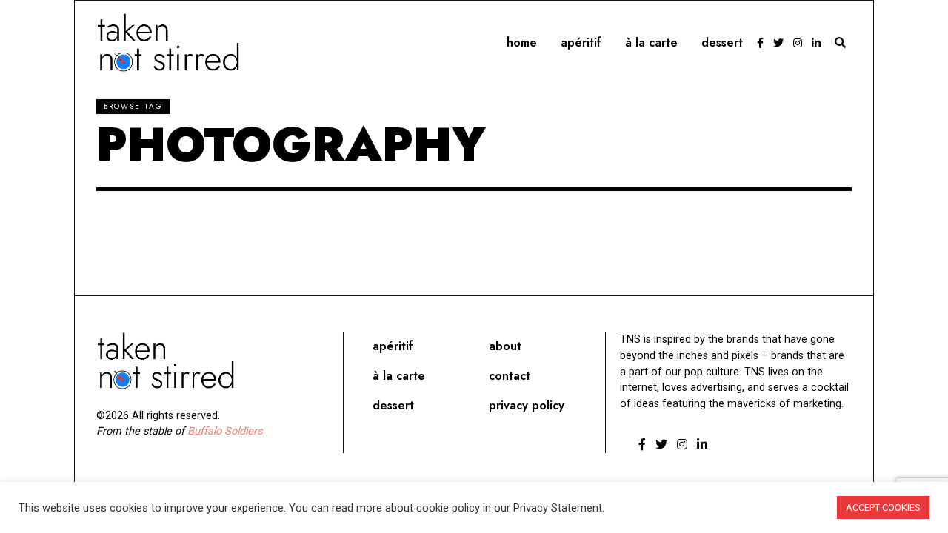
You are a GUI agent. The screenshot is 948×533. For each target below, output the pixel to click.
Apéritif (581, 42)
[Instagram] (798, 43)
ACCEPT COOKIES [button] (883, 507)
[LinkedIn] (816, 43)
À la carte (651, 42)
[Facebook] (760, 43)
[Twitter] (778, 43)
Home (522, 42)
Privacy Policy (526, 405)
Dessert (722, 42)
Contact (509, 375)
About (505, 346)
